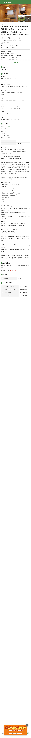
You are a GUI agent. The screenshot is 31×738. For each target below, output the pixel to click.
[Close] (2, 2)
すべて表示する (14, 62)
